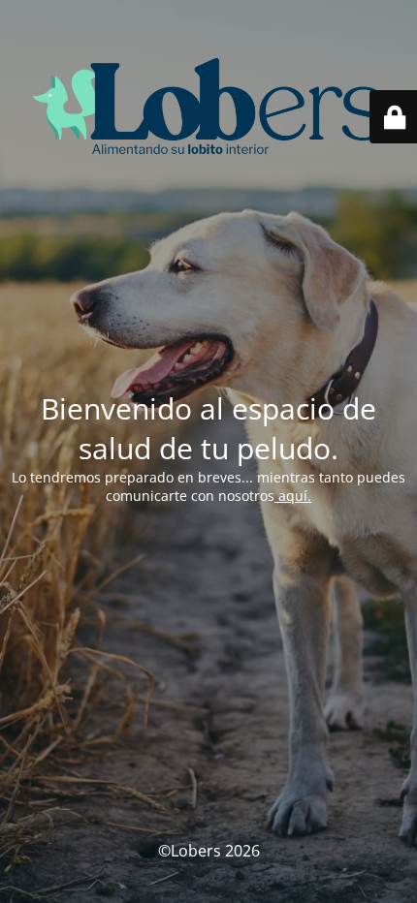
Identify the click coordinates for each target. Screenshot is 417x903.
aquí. (292, 495)
